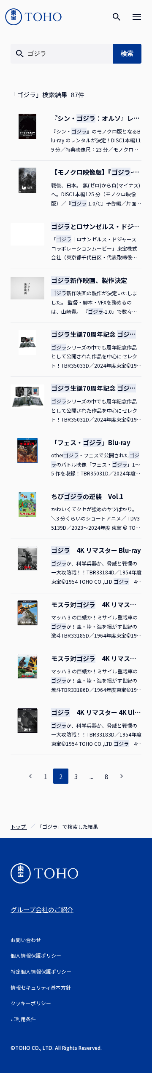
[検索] (116, 17)
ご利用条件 (23, 1018)
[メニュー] (137, 17)
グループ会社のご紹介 (42, 909)
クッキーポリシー (31, 1002)
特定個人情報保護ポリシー (41, 971)
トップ (19, 826)
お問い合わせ (26, 939)
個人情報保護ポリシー (36, 955)
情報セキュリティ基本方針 (41, 987)
